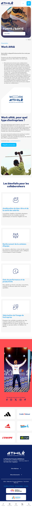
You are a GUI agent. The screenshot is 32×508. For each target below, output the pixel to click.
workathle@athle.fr (15, 140)
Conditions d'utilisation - (9, 486)
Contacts (26, 486)
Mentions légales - (19, 486)
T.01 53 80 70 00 (7, 462)
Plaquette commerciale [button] (9, 145)
